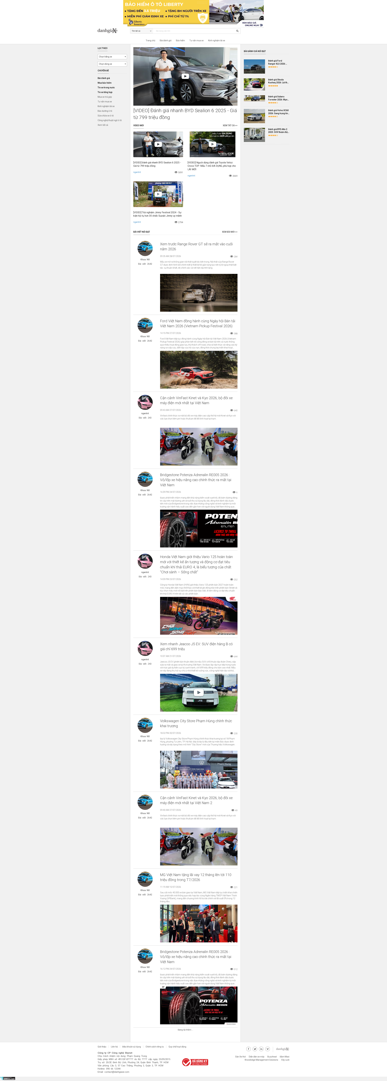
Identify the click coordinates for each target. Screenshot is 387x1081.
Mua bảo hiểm (105, 83)
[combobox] (112, 56)
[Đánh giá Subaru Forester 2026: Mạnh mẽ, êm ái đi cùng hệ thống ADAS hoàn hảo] (254, 98)
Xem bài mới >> (229, 232)
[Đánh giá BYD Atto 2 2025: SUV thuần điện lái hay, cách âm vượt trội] (254, 135)
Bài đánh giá (165, 40)
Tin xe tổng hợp (105, 92)
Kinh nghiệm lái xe (216, 40)
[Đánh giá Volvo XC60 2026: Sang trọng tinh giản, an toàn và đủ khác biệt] (254, 116)
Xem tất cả (103, 125)
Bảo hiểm (180, 40)
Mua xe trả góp (105, 97)
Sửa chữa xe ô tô (106, 115)
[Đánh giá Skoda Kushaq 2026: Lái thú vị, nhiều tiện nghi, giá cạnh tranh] (254, 84)
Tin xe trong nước (106, 87)
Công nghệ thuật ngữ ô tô (110, 120)
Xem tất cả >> (230, 125)
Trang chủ (150, 40)
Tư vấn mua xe (196, 40)
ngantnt (137, 172)
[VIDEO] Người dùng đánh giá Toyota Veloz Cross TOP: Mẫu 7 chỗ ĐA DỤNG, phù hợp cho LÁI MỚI (212, 166)
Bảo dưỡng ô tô (105, 111)
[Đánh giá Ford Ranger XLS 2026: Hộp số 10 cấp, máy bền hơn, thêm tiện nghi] (254, 66)
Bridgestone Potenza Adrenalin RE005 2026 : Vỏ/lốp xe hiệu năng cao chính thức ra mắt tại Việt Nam (195, 480)
